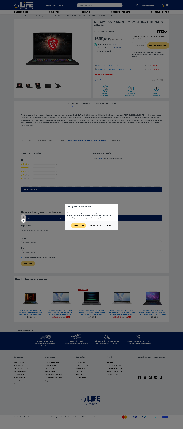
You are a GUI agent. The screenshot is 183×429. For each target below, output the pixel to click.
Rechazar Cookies (95, 225)
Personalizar (110, 225)
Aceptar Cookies (79, 225)
